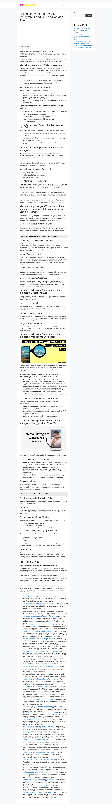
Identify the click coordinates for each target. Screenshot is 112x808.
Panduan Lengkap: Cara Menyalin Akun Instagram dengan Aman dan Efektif (83, 38)
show (28, 46)
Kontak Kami (72, 5)
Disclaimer (88, 5)
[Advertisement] (44, 33)
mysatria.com (58, 806)
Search (76, 13)
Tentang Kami (63, 5)
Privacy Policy (80, 5)
